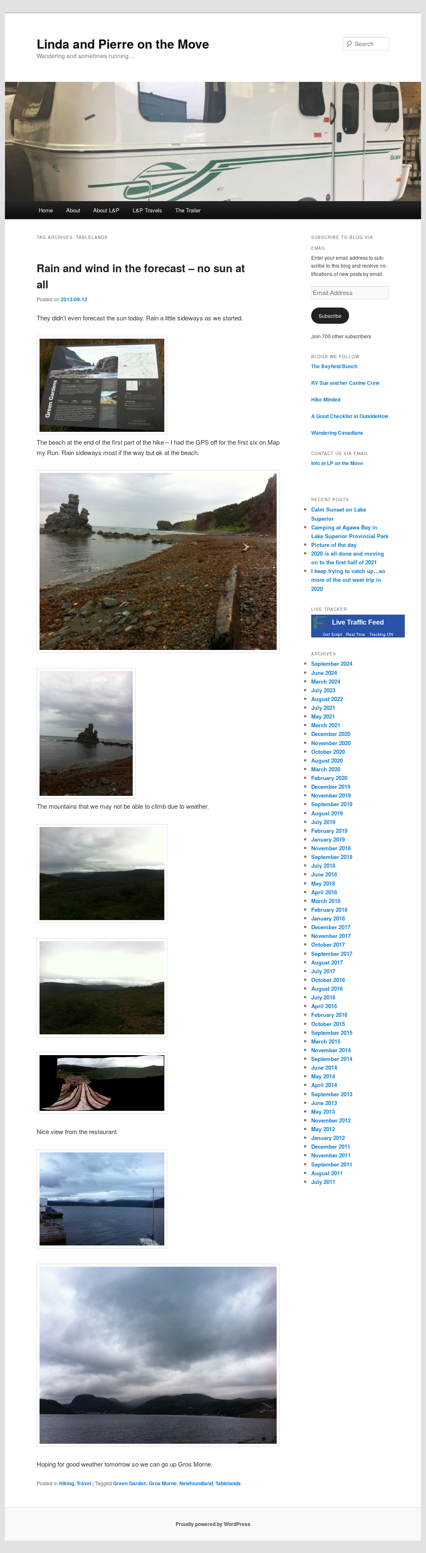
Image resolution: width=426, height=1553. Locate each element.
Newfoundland (196, 1483)
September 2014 (331, 1059)
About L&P (106, 210)
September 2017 (331, 953)
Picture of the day (334, 545)
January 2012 (328, 1138)
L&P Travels (147, 210)
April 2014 (324, 1085)
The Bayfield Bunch (334, 366)
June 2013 (324, 1103)
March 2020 (325, 769)
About (73, 210)
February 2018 (329, 909)
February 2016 (329, 1015)
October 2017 (328, 944)
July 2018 (323, 865)
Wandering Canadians (337, 432)
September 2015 (331, 1032)
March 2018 (325, 901)
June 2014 (324, 1067)
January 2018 (328, 918)
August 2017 (327, 962)
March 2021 (325, 725)
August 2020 (327, 760)
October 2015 (328, 1024)
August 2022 (327, 699)
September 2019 (331, 804)
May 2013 (323, 1111)
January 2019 (328, 839)
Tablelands (228, 1483)
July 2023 (323, 690)
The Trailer (188, 210)
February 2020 (329, 778)
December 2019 (330, 786)
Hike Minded (325, 399)
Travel (84, 1483)
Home (46, 210)
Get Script (332, 634)
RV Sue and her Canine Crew (345, 382)
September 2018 (331, 857)
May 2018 (323, 883)
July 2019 (323, 822)
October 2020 (328, 752)
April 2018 (324, 892)
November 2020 (331, 743)
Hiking (66, 1483)
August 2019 (327, 813)
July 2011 (323, 1182)
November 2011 (331, 1155)
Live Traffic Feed (358, 622)
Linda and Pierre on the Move (123, 43)
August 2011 (327, 1173)
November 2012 (331, 1120)
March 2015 (325, 1041)
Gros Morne (163, 1483)
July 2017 (323, 971)
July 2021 (323, 707)
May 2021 (323, 716)
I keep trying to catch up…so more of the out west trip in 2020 (348, 579)
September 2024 (331, 663)
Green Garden (129, 1483)
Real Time (355, 634)
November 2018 (331, 848)
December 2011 (330, 1146)
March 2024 (325, 681)
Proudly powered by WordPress (213, 1524)
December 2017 (330, 927)
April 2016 (324, 1006)
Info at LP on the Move (337, 463)
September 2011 (331, 1164)
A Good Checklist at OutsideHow (349, 416)
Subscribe (330, 315)
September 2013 (331, 1094)
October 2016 (328, 980)
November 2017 (331, 936)
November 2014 (331, 1050)
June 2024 (324, 673)
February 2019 (329, 830)
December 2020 (330, 734)
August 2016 (327, 988)
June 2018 (324, 874)
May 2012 (323, 1129)
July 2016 (323, 997)
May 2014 (323, 1076)
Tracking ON (381, 634)
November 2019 (331, 795)
